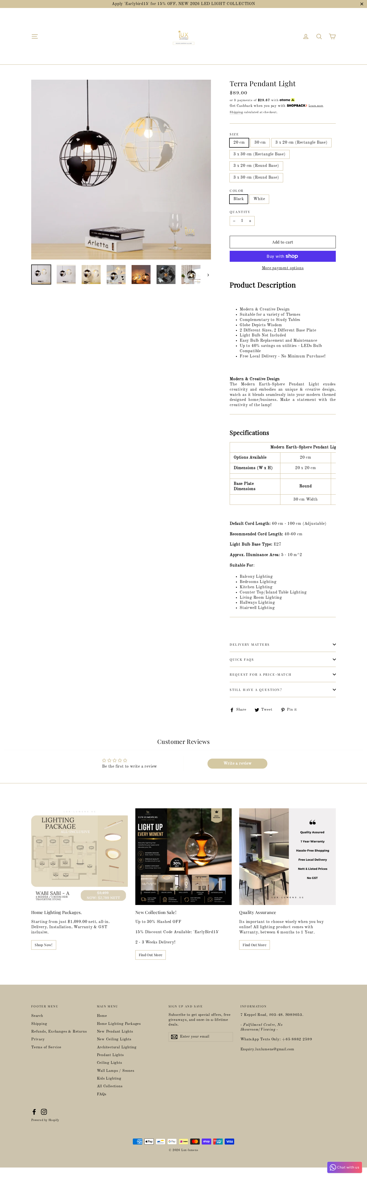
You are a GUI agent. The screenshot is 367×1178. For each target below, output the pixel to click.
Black (238, 199)
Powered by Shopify (45, 1120)
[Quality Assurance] (287, 856)
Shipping (236, 112)
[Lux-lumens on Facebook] (34, 1112)
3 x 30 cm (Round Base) (256, 178)
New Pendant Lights (115, 1032)
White (259, 199)
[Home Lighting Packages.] (79, 856)
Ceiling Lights (109, 1063)
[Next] (208, 275)
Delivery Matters (250, 644)
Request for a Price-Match (261, 674)
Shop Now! (43, 944)
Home (102, 1016)
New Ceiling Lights (114, 1039)
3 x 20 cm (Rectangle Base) (301, 143)
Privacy (38, 1039)
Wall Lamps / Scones (115, 1071)
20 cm (239, 143)
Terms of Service (46, 1047)
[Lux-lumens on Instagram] (44, 1112)
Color (237, 190)
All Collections (110, 1086)
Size (234, 134)
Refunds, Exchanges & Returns (59, 1032)
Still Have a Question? (256, 689)
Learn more (316, 106)
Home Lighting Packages (119, 1024)
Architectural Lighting (117, 1047)
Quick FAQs (242, 659)
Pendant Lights (110, 1055)
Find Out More (151, 954)
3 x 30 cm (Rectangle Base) (259, 154)
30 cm (260, 143)
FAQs (101, 1094)
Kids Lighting (109, 1079)
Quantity (240, 212)
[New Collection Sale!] (183, 856)
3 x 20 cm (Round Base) (256, 166)
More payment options (283, 268)
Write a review (237, 764)
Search (37, 1016)
